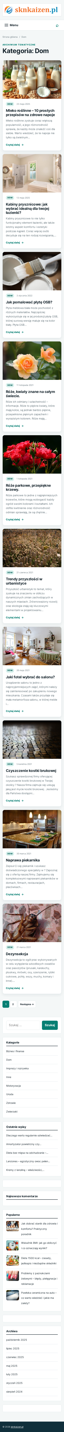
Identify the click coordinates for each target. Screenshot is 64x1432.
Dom (9, 104)
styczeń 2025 (14, 1382)
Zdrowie (11, 1102)
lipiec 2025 (12, 1348)
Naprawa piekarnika (23, 860)
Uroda (9, 1094)
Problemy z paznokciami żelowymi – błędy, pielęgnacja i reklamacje (39, 1278)
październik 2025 (16, 1339)
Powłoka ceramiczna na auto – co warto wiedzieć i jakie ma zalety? (39, 1298)
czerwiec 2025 (15, 1357)
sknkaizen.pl (17, 1426)
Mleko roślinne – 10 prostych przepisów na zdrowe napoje (30, 112)
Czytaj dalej (15, 144)
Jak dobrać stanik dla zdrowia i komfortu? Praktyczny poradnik (39, 1229)
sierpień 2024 (14, 1391)
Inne (8, 1077)
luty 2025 (12, 1374)
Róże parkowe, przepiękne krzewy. (28, 487)
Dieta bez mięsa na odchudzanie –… (27, 1152)
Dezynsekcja (17, 954)
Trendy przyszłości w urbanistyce (24, 581)
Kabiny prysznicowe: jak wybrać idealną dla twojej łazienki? (27, 208)
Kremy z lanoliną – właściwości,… (25, 1169)
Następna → (27, 1004)
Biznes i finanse (15, 1051)
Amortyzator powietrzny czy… (23, 1144)
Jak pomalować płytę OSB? (29, 302)
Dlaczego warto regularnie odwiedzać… (29, 1135)
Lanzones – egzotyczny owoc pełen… (28, 1161)
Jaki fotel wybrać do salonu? (30, 677)
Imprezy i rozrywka (17, 1068)
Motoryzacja (13, 1085)
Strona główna (10, 37)
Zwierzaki (11, 1111)
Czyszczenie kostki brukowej (31, 770)
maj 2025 (11, 1365)
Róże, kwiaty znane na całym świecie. (30, 393)
